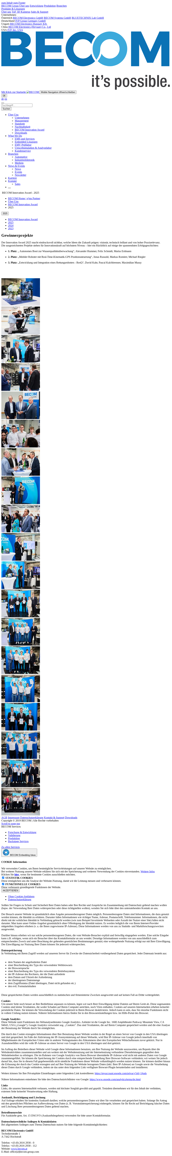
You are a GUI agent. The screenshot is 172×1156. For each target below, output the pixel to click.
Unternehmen (22, 117)
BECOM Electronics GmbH (28, 17)
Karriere (12, 178)
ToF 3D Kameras (21, 11)
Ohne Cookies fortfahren (21, 896)
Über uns (24, 5)
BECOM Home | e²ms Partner (24, 198)
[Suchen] (2, 102)
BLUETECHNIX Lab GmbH (88, 17)
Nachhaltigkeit (22, 126)
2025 (10, 222)
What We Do (15, 135)
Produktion (50, 5)
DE (4, 95)
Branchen (61, 5)
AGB (4, 817)
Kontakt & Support (54, 817)
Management (22, 120)
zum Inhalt (7, 2)
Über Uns (13, 114)
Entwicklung (36, 5)
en (6, 98)
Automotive (21, 156)
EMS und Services (25, 138)
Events (18, 172)
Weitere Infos (148, 871)
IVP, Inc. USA (15, 29)
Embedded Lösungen (26, 141)
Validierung (14, 835)
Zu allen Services (10, 847)
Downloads (21, 132)
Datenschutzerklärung (31, 817)
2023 (10, 228)
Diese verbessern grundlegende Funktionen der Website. (31, 886)
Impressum (13, 817)
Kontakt (12, 181)
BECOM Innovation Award (29, 129)
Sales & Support (39, 11)
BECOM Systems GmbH (57, 17)
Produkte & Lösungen (13, 8)
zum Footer (19, 2)
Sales (17, 184)
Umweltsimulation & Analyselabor (33, 147)
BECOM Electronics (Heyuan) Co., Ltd (29, 26)
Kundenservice (23, 150)
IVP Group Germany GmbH (30, 20)
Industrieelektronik (25, 159)
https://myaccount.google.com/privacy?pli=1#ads (121, 1073)
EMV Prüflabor (23, 144)
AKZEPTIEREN (10, 890)
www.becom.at (19, 1148)
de (2, 98)
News (18, 169)
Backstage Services (18, 841)
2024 (10, 225)
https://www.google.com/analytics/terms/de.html (115, 1079)
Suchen (6, 109)
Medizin (19, 162)
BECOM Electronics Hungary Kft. (28, 23)
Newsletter (20, 175)
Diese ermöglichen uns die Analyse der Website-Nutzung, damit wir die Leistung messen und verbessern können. (61, 879)
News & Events (16, 165)
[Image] (20, 305)
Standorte (20, 123)
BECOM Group (10, 5)
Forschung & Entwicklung (22, 832)
